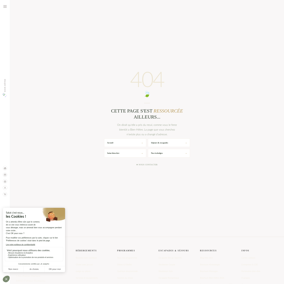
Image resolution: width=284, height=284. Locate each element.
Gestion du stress (125, 278)
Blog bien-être (206, 258)
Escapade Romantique (169, 278)
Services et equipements (87, 278)
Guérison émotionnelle (127, 271)
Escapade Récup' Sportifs (170, 258)
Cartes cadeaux (248, 258)
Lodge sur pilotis (83, 271)
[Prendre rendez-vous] (5, 175)
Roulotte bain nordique (86, 258)
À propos (245, 278)
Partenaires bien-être (250, 271)
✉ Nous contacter (147, 165)
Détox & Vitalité (124, 265)
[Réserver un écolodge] (5, 181)
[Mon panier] (5, 194)
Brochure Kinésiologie (210, 265)
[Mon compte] (5, 188)
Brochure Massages (209, 271)
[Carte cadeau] (5, 168)
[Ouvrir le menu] (5, 6)
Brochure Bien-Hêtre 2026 (212, 278)
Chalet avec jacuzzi (84, 265)
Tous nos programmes (127, 258)
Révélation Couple (167, 265)
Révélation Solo (166, 271)
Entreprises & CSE (249, 265)
